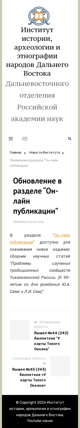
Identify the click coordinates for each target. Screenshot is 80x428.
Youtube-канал (40, 421)
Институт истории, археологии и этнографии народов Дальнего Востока (37, 51)
